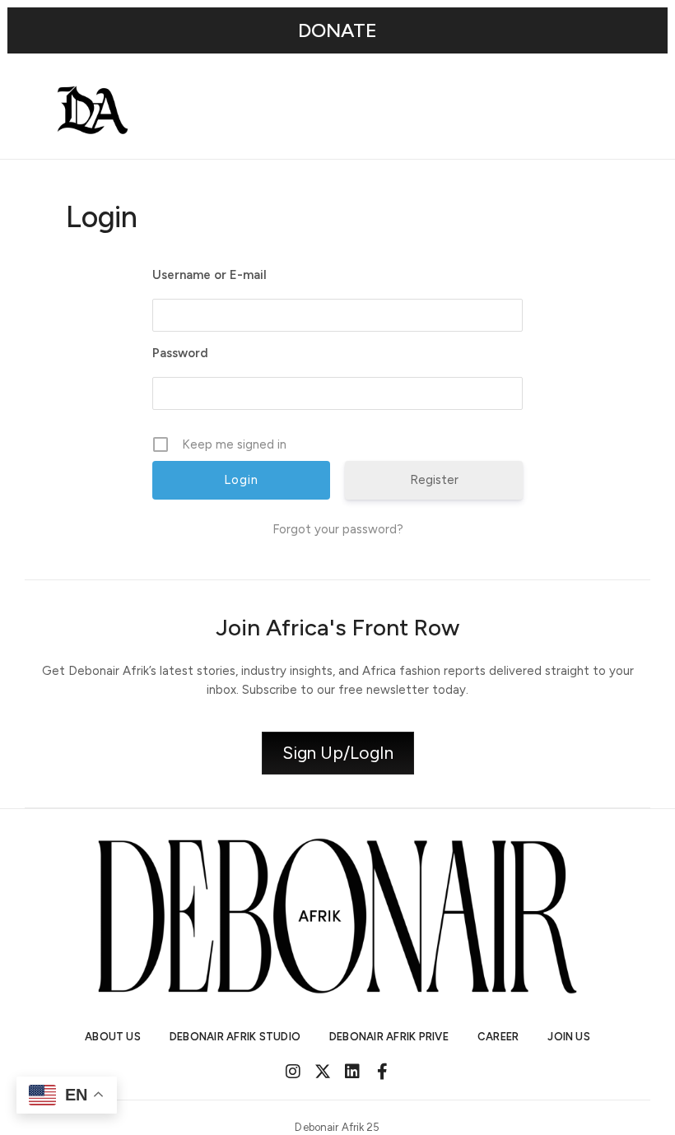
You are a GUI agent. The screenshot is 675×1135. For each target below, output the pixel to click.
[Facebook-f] (382, 1071)
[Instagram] (293, 1071)
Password (180, 353)
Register (434, 479)
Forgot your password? (337, 529)
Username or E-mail (209, 274)
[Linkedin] (352, 1071)
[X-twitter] (322, 1071)
